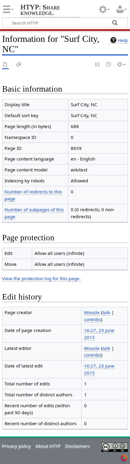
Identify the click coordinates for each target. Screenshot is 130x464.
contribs (92, 319)
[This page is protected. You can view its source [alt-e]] (97, 64)
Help (123, 40)
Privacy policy (16, 446)
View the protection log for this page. (41, 278)
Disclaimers (77, 446)
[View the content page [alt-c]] (5, 64)
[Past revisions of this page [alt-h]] (109, 64)
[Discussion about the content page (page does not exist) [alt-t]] (19, 64)
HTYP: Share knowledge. (40, 10)
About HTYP (48, 446)
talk (106, 312)
